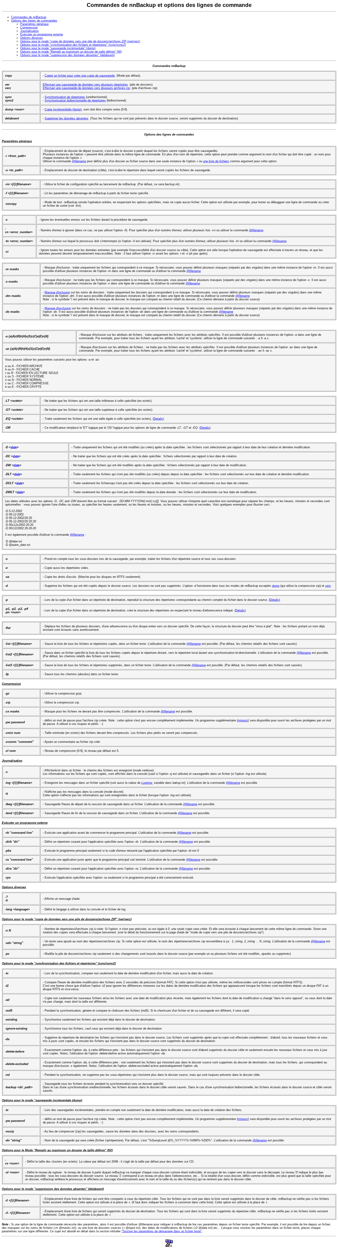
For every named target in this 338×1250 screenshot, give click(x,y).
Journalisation (29, 31)
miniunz (243, 720)
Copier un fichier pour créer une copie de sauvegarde (80, 75)
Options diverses (31, 38)
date (14, 447)
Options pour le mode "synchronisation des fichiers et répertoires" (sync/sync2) (73, 44)
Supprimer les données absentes (66, 118)
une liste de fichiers (216, 161)
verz (328, 585)
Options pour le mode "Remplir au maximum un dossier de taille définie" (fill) (71, 51)
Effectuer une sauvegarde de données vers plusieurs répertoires (85, 84)
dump (275, 585)
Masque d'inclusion (57, 292)
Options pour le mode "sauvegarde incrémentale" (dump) (57, 48)
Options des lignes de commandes (34, 20)
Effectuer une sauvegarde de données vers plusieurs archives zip (86, 88)
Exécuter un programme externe (41, 34)
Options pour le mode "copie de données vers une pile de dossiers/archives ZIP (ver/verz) (80, 41)
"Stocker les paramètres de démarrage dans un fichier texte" (161, 1231)
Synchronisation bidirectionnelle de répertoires (75, 100)
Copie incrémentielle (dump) (63, 109)
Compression (29, 27)
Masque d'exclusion (58, 308)
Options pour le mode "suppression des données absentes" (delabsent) (67, 55)
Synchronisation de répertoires (65, 97)
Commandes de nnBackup (28, 17)
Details (158, 418)
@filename (79, 161)
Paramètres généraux (34, 24)
